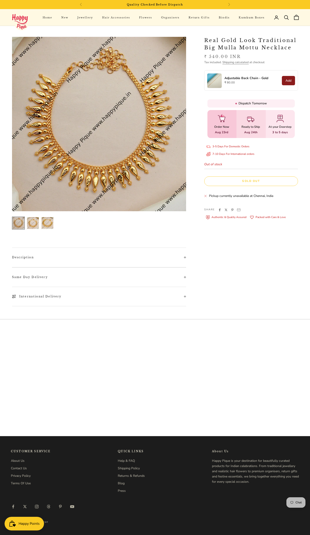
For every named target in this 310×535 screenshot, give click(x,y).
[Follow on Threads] (48, 506)
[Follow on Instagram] (36, 506)
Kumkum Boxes (252, 17)
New (64, 17)
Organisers (170, 17)
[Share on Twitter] (226, 210)
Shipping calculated (235, 62)
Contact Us (19, 468)
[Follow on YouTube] (72, 506)
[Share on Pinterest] (232, 210)
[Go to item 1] (18, 223)
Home (47, 17)
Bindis (224, 17)
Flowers (145, 17)
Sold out (251, 181)
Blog (121, 483)
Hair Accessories (116, 17)
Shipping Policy (129, 468)
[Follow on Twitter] (25, 506)
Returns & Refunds (131, 476)
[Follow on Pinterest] (60, 506)
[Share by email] (239, 210)
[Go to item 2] (33, 223)
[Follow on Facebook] (13, 506)
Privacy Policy (21, 476)
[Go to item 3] (47, 223)
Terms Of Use (21, 483)
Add (288, 80)
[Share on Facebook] (219, 210)
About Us (18, 461)
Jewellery (85, 17)
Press (122, 491)
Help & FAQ (126, 461)
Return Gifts (199, 17)
